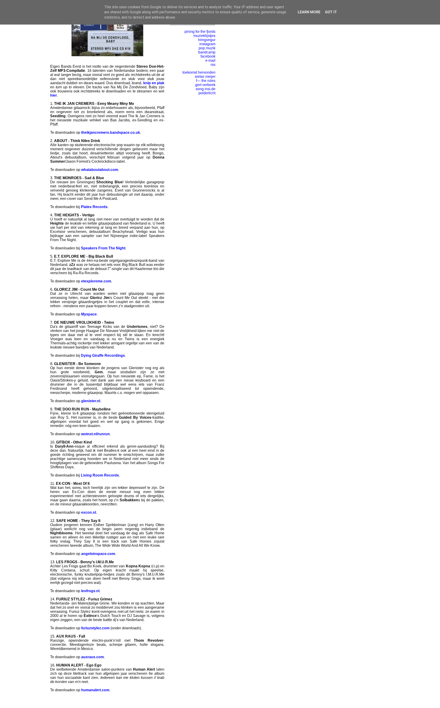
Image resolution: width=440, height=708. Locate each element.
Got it (331, 12)
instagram (207, 44)
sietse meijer (205, 76)
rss (213, 65)
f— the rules (205, 81)
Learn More (309, 12)
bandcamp (206, 52)
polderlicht (206, 93)
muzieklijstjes (204, 36)
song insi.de (205, 89)
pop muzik (207, 48)
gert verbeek (205, 85)
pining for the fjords (199, 31)
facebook (208, 56)
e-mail (210, 60)
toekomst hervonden (198, 72)
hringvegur (206, 40)
